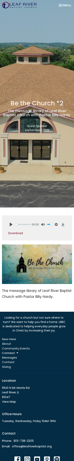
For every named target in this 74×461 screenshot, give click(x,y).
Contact (8, 362)
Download (15, 233)
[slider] (23, 224)
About (6, 344)
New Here (9, 339)
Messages (9, 357)
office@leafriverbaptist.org (32, 446)
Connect (8, 353)
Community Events (16, 348)
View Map (9, 401)
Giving (6, 367)
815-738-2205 (24, 441)
